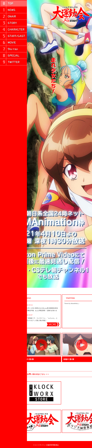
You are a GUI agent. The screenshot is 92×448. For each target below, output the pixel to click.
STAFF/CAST (13, 36)
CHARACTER (13, 29)
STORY (13, 23)
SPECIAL (13, 55)
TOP (13, 3)
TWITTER (13, 62)
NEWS (13, 10)
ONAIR (13, 16)
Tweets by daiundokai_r (71, 303)
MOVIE (13, 42)
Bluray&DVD (13, 49)
